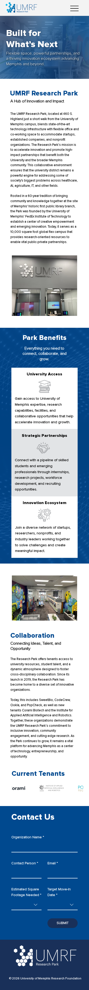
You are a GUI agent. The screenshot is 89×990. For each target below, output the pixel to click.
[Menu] (74, 8)
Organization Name (27, 837)
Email (52, 863)
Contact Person (24, 863)
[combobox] (26, 905)
